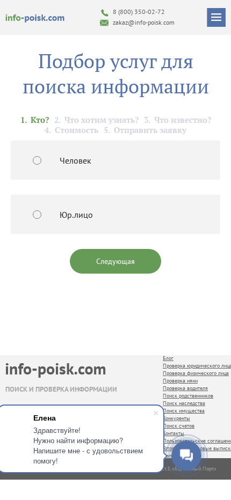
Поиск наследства (184, 403)
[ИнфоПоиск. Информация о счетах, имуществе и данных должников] (34, 17)
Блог (168, 358)
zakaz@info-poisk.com (144, 22)
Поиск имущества (184, 410)
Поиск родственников (188, 395)
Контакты (173, 433)
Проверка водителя (185, 388)
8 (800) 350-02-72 (139, 12)
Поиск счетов (178, 425)
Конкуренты (176, 418)
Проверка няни (180, 380)
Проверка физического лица (196, 373)
